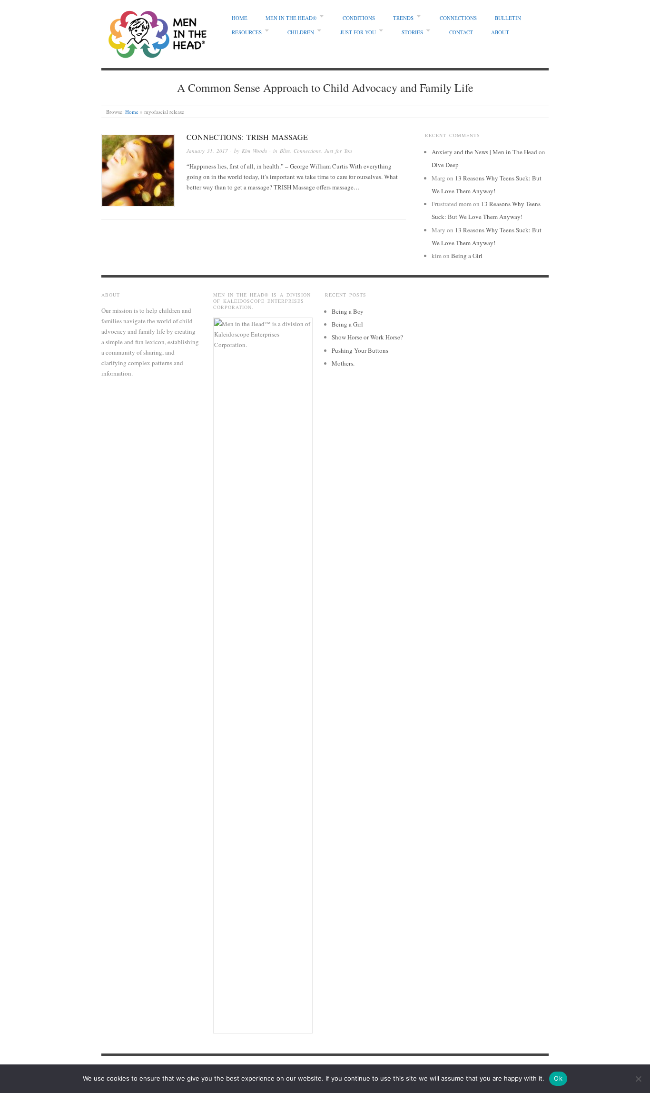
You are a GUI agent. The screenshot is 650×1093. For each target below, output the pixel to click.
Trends (403, 17)
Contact (461, 32)
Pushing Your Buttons (360, 350)
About (500, 32)
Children (300, 32)
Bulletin (508, 17)
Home (239, 17)
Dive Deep (445, 164)
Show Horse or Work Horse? (367, 337)
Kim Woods (254, 150)
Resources (247, 32)
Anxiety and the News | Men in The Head (484, 152)
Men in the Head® (291, 17)
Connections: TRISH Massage (247, 137)
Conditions (359, 17)
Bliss (285, 150)
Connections (458, 17)
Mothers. (343, 363)
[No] (638, 1078)
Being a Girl (467, 255)
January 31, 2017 (207, 150)
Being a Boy (348, 311)
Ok (558, 1078)
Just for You (358, 32)
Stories (412, 32)
